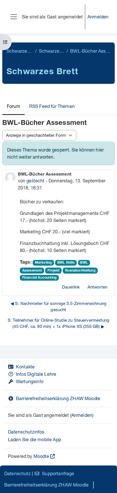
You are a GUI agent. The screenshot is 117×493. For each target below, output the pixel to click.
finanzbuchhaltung (80, 270)
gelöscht (35, 180)
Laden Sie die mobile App (34, 439)
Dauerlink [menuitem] (71, 286)
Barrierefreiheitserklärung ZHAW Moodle (58, 398)
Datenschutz (17, 473)
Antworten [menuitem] (97, 286)
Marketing (43, 262)
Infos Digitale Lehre (36, 374)
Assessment (32, 270)
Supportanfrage (58, 473)
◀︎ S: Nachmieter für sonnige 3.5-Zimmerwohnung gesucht (58, 306)
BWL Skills (66, 262)
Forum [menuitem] (13, 106)
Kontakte (25, 366)
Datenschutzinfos (26, 431)
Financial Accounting (39, 277)
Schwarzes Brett (20, 51)
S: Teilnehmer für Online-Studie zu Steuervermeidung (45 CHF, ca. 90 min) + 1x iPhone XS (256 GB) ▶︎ (58, 323)
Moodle (41, 456)
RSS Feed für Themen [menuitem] (52, 106)
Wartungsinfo (29, 381)
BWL (83, 262)
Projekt (53, 270)
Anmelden (97, 16)
